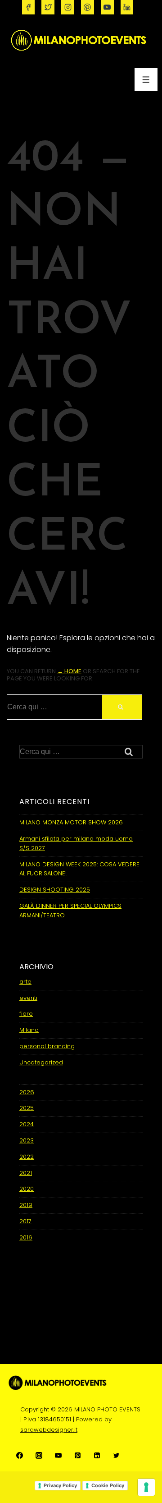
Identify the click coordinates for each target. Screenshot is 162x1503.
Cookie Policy (107, 1485)
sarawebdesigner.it (48, 1429)
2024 (26, 1124)
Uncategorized (41, 1062)
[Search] (122, 707)
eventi (28, 998)
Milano (29, 1030)
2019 (25, 1205)
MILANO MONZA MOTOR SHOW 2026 (71, 822)
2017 (25, 1221)
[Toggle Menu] (146, 79)
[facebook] (28, 7)
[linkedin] (127, 7)
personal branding (47, 1046)
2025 (26, 1108)
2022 (26, 1156)
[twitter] (47, 7)
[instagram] (67, 7)
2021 (25, 1173)
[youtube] (107, 7)
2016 (25, 1237)
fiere (26, 1013)
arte (25, 981)
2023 (26, 1140)
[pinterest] (87, 7)
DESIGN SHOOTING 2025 (54, 889)
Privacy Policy (60, 1485)
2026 (26, 1092)
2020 (26, 1188)
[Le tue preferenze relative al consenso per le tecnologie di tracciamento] (146, 1487)
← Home (69, 671)
